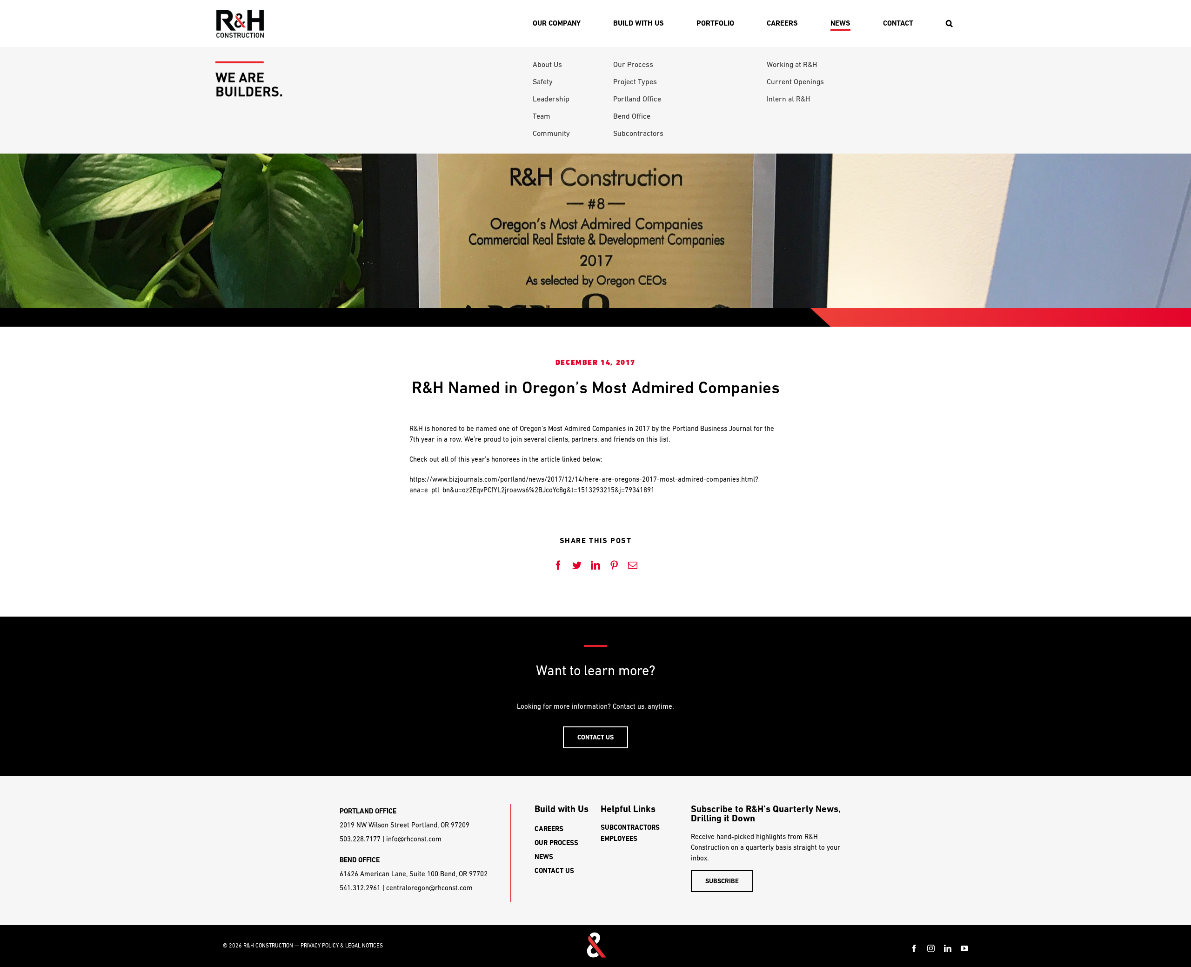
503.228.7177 (360, 839)
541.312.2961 (360, 888)
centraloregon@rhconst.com (429, 888)
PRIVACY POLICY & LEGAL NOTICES (342, 945)
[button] (949, 23)
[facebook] (914, 948)
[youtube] (964, 948)
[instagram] (931, 948)
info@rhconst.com (414, 839)
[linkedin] (947, 948)
